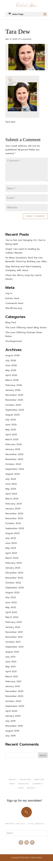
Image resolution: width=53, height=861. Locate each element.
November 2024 (14, 459)
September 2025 (14, 410)
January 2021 (12, 686)
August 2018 (12, 731)
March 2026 (12, 380)
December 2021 (14, 632)
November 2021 (14, 637)
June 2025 (11, 424)
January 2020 (12, 716)
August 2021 (12, 652)
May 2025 (10, 429)
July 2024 (10, 479)
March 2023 (11, 558)
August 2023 (12, 533)
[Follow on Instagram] (26, 842)
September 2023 (14, 528)
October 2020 (13, 701)
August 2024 (12, 474)
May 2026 (10, 370)
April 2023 (11, 553)
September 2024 (14, 469)
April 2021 (11, 671)
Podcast (23, 784)
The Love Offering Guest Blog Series (25, 327)
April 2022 (11, 612)
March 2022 (11, 617)
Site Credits (36, 824)
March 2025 (11, 439)
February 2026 (13, 385)
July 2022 (10, 597)
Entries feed (12, 298)
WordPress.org (13, 308)
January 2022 (12, 627)
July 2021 (10, 656)
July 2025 (10, 419)
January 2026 (12, 390)
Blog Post (10, 322)
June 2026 (11, 365)
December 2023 (14, 513)
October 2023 (13, 523)
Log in (8, 293)
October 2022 (13, 582)
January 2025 (12, 449)
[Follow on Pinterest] (32, 842)
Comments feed (14, 303)
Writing (39, 780)
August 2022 (12, 592)
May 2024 (10, 489)
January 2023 (12, 568)
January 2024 (12, 508)
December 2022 (14, 572)
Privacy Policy (15, 824)
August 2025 (12, 414)
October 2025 (13, 405)
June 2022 (11, 602)
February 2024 (13, 503)
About (13, 780)
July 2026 (10, 360)
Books (31, 788)
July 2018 (10, 735)
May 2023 (10, 548)
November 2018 (14, 726)
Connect (38, 784)
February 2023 (13, 563)
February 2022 (13, 622)
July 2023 (10, 538)
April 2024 (11, 493)
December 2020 (14, 691)
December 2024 (14, 454)
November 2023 (14, 518)
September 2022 (14, 587)
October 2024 (13, 464)
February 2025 (13, 444)
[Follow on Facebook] (21, 842)
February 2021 (13, 681)
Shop (21, 788)
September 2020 (14, 706)
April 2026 (11, 375)
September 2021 (14, 646)
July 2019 (10, 721)
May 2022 (10, 607)
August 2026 (12, 355)
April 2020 (11, 711)
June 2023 (11, 543)
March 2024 (12, 498)
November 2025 (14, 400)
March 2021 (11, 676)
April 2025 (11, 434)
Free (12, 784)
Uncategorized (13, 341)
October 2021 (12, 642)
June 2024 (11, 484)
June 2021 (10, 661)
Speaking (25, 780)
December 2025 (14, 395)
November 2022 (14, 577)
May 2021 (10, 666)
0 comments (25, 39)
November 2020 (14, 696)
